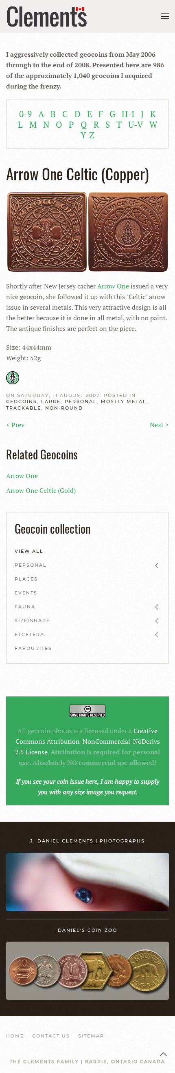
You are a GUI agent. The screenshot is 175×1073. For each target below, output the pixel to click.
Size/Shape (32, 620)
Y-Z (87, 135)
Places (26, 579)
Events (26, 593)
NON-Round (64, 408)
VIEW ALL (29, 551)
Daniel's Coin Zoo (87, 930)
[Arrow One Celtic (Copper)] (87, 230)
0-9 (25, 114)
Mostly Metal (124, 401)
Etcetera (29, 634)
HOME (15, 1036)
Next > (159, 424)
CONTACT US (51, 1036)
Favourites (33, 648)
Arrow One (113, 286)
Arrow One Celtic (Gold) (41, 490)
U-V (135, 124)
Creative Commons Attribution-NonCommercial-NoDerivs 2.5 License (87, 741)
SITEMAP (91, 1036)
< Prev (15, 424)
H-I (128, 114)
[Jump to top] (163, 1054)
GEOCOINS (21, 401)
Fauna (25, 607)
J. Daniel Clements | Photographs (87, 841)
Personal (81, 401)
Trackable (23, 408)
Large (51, 401)
